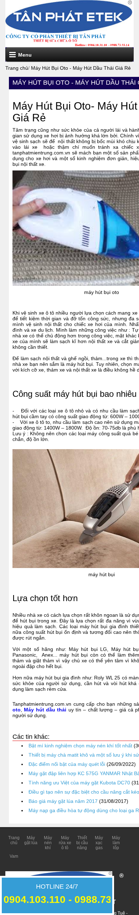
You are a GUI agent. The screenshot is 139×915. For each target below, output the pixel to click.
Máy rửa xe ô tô (65, 842)
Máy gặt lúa (30, 840)
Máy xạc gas (99, 842)
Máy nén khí (48, 842)
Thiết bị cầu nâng (82, 842)
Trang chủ (14, 840)
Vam (14, 856)
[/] (68, 16)
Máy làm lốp (116, 842)
